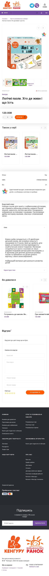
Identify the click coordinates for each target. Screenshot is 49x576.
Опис (5, 227)
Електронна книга (7, 433)
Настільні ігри (30, 425)
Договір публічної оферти (34, 471)
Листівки (5, 443)
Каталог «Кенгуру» (31, 476)
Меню (6, 12)
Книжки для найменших (9, 425)
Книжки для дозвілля (9, 419)
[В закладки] (39, 28)
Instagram (12, 568)
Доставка (29, 465)
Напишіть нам (34, 566)
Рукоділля (5, 446)
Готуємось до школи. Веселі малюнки (16, 314)
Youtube (20, 568)
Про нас (28, 459)
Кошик (45, 7)
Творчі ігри (5, 449)
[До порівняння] (43, 28)
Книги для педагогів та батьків (12, 431)
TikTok (5, 570)
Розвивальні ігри (31, 422)
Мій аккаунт (41, 13)
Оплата (28, 468)
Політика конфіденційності (34, 474)
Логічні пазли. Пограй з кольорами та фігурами (31, 154)
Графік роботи (30, 462)
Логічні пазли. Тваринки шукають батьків (10, 154)
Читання (5, 428)
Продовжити (35, 392)
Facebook (5, 568)
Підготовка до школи (8, 422)
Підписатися (40, 523)
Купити (19, 117)
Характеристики (9, 270)
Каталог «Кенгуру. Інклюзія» (34, 479)
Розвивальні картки (32, 427)
